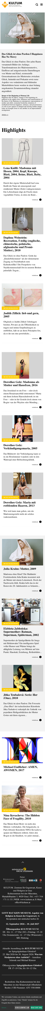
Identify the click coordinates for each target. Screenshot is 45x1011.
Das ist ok (36, 1007)
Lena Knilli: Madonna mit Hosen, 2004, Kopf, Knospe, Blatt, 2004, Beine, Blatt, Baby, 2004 (22, 173)
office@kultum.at (22, 902)
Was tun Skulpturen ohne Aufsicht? (23, 956)
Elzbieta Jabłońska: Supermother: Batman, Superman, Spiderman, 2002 (21, 631)
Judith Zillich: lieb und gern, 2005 (21, 314)
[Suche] (37, 4)
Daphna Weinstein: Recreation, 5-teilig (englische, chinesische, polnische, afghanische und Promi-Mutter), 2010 (21, 243)
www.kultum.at (27, 899)
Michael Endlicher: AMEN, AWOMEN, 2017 (20, 768)
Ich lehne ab (22, 1007)
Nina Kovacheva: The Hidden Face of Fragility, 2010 (21, 817)
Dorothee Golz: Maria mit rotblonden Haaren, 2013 (19, 504)
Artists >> (5, 115)
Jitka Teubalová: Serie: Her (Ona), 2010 (20, 696)
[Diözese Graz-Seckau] (22, 871)
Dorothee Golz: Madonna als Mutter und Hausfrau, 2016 (21, 383)
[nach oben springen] (22, 862)
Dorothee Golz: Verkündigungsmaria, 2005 (20, 446)
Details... (5, 1007)
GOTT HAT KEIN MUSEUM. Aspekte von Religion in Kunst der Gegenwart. (22, 914)
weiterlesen (35, 200)
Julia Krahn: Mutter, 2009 (19, 569)
